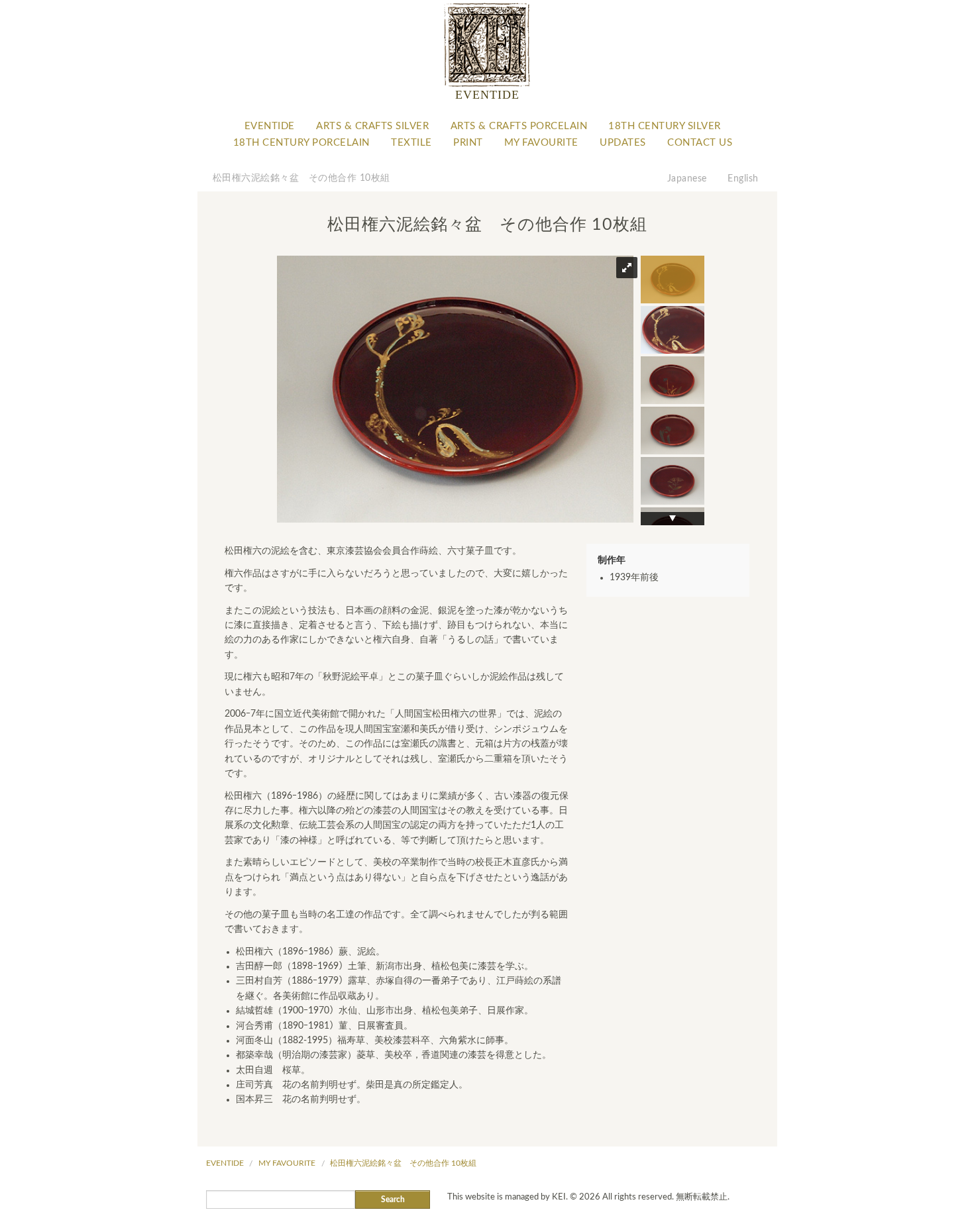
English (743, 178)
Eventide (269, 126)
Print (468, 143)
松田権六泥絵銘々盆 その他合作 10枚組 (301, 178)
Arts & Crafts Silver (372, 126)
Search (393, 1199)
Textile (411, 143)
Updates (623, 143)
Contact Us (699, 143)
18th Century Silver (664, 126)
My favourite (541, 143)
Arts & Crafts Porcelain (519, 126)
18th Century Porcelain (301, 143)
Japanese (687, 178)
